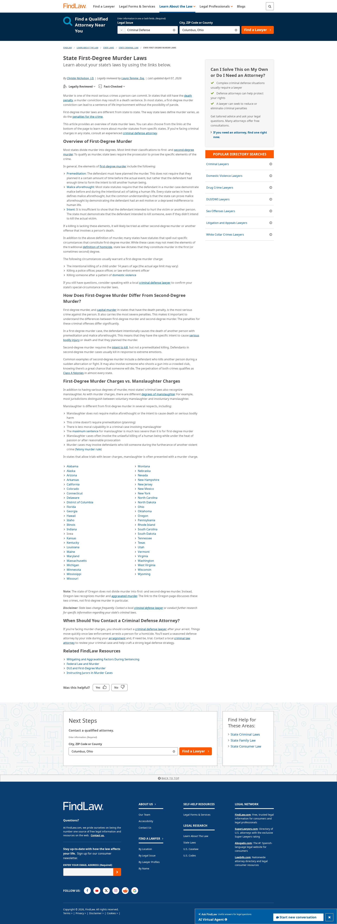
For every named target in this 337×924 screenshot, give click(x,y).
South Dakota (147, 534)
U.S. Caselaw (190, 849)
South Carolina (147, 529)
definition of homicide (97, 247)
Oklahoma (145, 511)
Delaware (73, 498)
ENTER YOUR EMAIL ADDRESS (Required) (87, 865)
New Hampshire (148, 480)
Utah (141, 547)
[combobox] (147, 30)
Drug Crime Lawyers (219, 187)
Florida (71, 507)
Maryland (73, 556)
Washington (146, 561)
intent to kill (120, 347)
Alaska (71, 471)
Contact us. (97, 835)
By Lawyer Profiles (149, 862)
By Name (144, 868)
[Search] (270, 6)
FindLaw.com (243, 814)
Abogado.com (243, 843)
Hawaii (71, 516)
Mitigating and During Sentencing (103, 659)
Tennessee (145, 538)
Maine (71, 552)
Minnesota (74, 570)
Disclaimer (95, 913)
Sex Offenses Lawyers (220, 211)
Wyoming (144, 574)
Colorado (73, 489)
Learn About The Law (87, 47)
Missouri (72, 579)
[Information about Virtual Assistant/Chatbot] (226, 919)
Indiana (72, 529)
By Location (145, 849)
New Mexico (146, 489)
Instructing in (90, 673)
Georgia (72, 511)
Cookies (111, 913)
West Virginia (146, 565)
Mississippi (74, 574)
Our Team (144, 814)
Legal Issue (125, 23)
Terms (66, 913)
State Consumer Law (246, 746)
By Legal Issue (147, 855)
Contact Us (145, 827)
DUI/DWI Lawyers (218, 199)
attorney (140, 133)
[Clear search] (174, 30)
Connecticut (75, 493)
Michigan (73, 565)
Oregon (143, 516)
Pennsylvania (146, 520)
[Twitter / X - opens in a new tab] (106, 890)
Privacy (80, 913)
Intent (71, 209)
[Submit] (117, 872)
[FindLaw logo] (76, 6)
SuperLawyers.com (246, 828)
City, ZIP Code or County (196, 23)
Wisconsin (144, 570)
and (86, 668)
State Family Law (243, 740)
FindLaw (67, 47)
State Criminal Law (128, 47)
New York (144, 493)
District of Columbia (80, 502)
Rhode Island (146, 525)
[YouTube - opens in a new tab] (96, 890)
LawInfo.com (243, 857)
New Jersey (145, 484)
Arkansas (73, 480)
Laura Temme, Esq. (133, 78)
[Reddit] (125, 890)
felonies (73, 373)
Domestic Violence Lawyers (224, 176)
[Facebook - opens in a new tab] (87, 890)
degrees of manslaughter (158, 394)
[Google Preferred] (134, 890)
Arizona (72, 475)
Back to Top (170, 778)
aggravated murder (124, 596)
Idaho (70, 520)
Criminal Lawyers (217, 164)
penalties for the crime (87, 117)
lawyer (155, 283)
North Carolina (147, 498)
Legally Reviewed (80, 86)
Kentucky (73, 543)
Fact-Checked (113, 86)
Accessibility (146, 821)
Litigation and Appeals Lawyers (226, 223)
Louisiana (73, 547)
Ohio (141, 507)
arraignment (117, 638)
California (73, 484)
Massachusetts (77, 561)
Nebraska (144, 471)
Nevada (143, 475)
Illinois (71, 525)
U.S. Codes (189, 855)
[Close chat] (329, 917)
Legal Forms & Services (196, 814)
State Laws (108, 47)
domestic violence (124, 275)
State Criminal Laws (245, 734)
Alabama (72, 466)
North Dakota (147, 502)
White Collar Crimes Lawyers (225, 234)
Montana (144, 466)
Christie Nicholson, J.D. (80, 78)
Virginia (143, 556)
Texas (141, 543)
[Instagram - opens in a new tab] (115, 890)
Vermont (144, 552)
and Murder (83, 664)
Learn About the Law (195, 836)
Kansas (71, 538)
